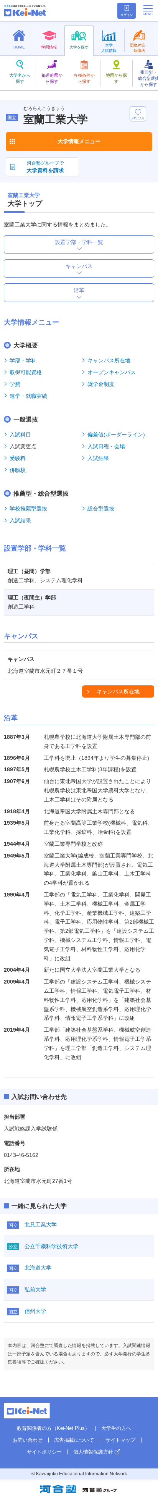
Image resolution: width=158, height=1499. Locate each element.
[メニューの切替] (148, 10)
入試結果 (98, 458)
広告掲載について (74, 1440)
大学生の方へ (116, 1428)
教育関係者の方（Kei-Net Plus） (53, 1428)
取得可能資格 (26, 372)
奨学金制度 (100, 384)
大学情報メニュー (79, 141)
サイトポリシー (44, 1452)
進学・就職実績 (28, 396)
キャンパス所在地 (108, 360)
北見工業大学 (41, 1224)
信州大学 (35, 1311)
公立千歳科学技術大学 (51, 1246)
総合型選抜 (100, 509)
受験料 (18, 458)
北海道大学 (38, 1268)
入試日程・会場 (106, 446)
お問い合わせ (28, 1440)
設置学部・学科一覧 (79, 242)
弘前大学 (35, 1289)
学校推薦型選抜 (28, 509)
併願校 (18, 470)
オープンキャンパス (111, 372)
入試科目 (20, 434)
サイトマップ (120, 1440)
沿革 (79, 290)
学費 (15, 384)
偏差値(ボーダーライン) (116, 434)
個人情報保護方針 (93, 1452)
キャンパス (79, 266)
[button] (149, 73)
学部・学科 (23, 360)
